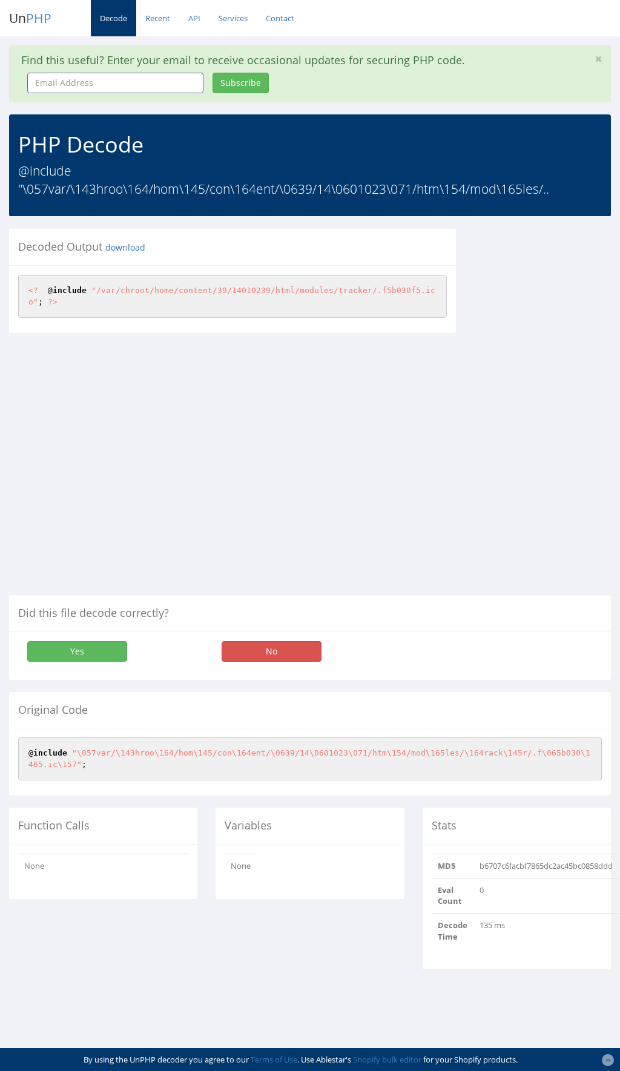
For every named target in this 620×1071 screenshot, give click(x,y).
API (194, 18)
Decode (113, 18)
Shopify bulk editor (387, 1059)
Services (233, 18)
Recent (157, 18)
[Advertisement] (547, 410)
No (271, 651)
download (125, 247)
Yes (77, 651)
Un (30, 18)
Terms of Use (274, 1059)
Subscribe (240, 82)
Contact (280, 18)
